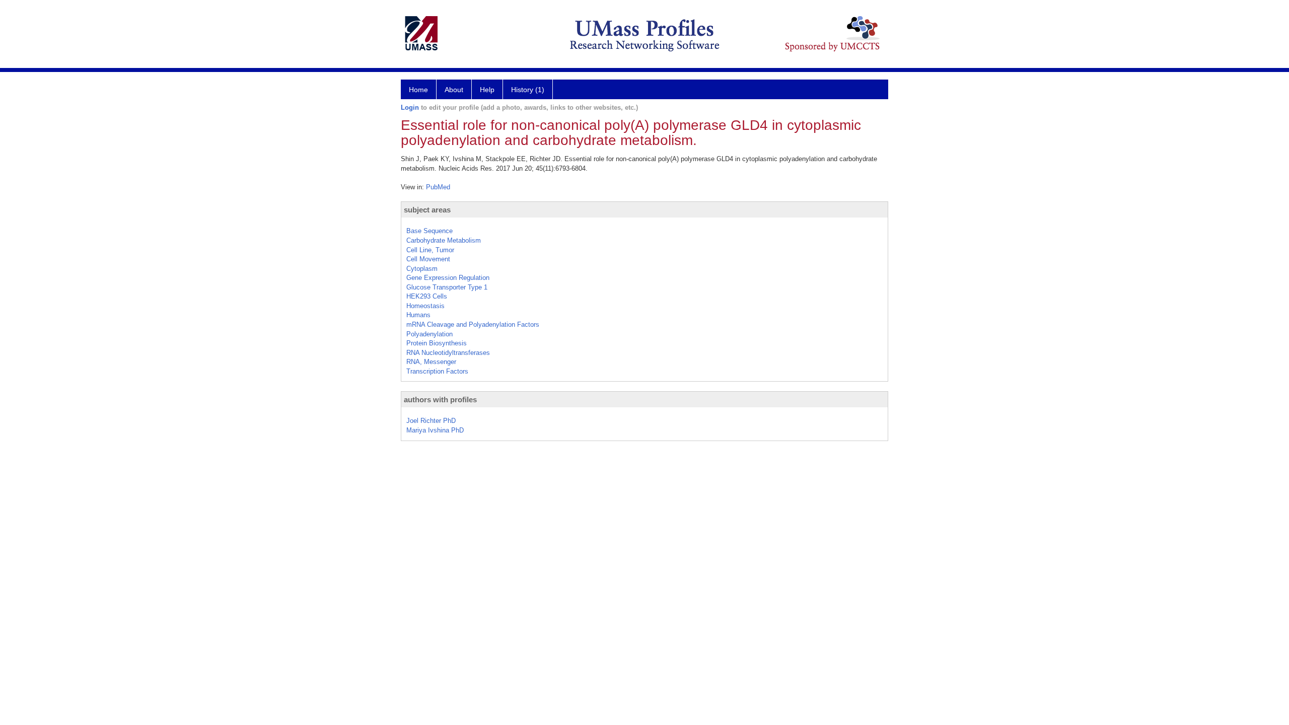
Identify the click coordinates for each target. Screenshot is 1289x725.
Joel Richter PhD (431, 420)
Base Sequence (429, 231)
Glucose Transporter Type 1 (446, 287)
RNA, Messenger (431, 362)
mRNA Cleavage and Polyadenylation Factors (472, 324)
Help (487, 90)
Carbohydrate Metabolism (443, 240)
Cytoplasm (422, 268)
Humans (418, 315)
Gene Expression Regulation (447, 277)
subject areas (427, 209)
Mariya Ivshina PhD (435, 430)
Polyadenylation (429, 334)
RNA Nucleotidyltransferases (448, 352)
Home (418, 90)
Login (410, 107)
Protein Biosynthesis (436, 343)
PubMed (438, 187)
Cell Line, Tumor (430, 250)
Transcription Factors (437, 371)
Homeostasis (425, 306)
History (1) (527, 90)
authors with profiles (440, 399)
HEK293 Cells (426, 296)
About (454, 90)
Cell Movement (428, 259)
